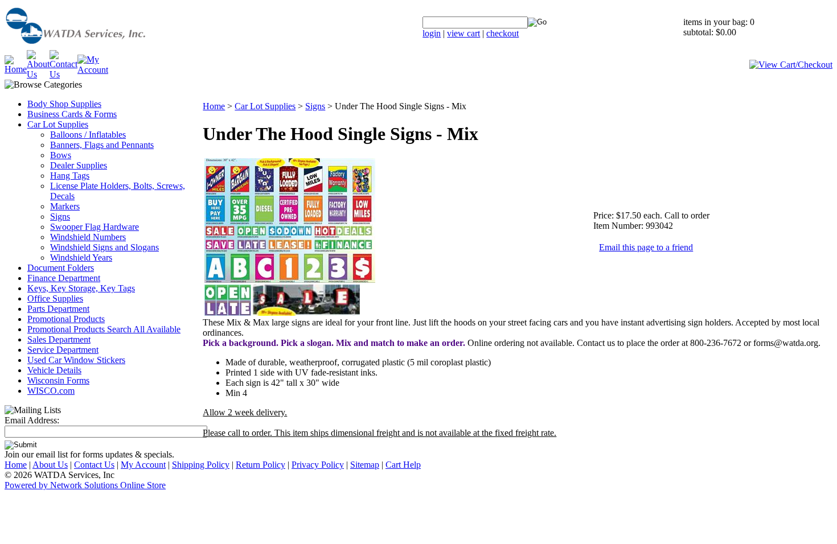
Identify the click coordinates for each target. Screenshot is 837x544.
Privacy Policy (318, 464)
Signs (60, 216)
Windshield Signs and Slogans (104, 247)
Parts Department (58, 309)
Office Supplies (55, 298)
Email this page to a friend (646, 247)
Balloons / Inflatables (88, 134)
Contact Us (94, 464)
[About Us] (38, 74)
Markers (65, 206)
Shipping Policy (200, 464)
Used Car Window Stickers (76, 360)
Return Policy (260, 464)
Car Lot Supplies (57, 124)
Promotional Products (66, 319)
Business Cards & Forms (72, 114)
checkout (502, 33)
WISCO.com (51, 390)
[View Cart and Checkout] (790, 64)
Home (214, 106)
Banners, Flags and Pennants (102, 145)
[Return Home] (104, 47)
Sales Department (59, 339)
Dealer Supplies (78, 165)
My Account (143, 464)
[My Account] (92, 70)
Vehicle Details (54, 370)
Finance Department (63, 278)
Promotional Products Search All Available (103, 329)
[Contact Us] (63, 74)
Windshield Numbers (88, 237)
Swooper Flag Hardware (94, 227)
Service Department (63, 350)
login (431, 33)
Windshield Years (81, 257)
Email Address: (32, 420)
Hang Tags (69, 175)
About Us (50, 464)
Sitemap (364, 464)
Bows (60, 155)
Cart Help (403, 464)
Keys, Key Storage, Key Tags (81, 288)
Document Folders (60, 268)
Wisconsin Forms (58, 380)
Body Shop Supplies (64, 104)
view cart (463, 33)
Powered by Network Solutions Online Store (85, 485)
